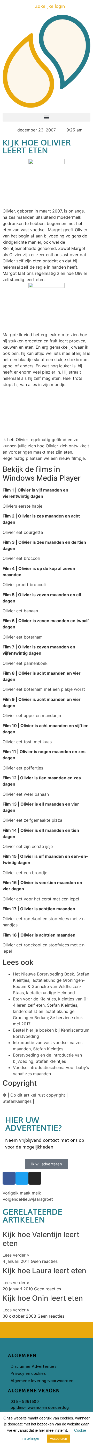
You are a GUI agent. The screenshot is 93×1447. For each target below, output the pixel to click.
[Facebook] (9, 1178)
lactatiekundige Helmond (50, 992)
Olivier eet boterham (23, 637)
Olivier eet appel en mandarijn (32, 715)
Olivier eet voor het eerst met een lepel (41, 898)
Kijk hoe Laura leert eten (44, 1270)
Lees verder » (16, 1255)
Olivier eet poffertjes (23, 768)
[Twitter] (22, 1178)
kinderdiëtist (25, 1011)
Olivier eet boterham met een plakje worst (44, 689)
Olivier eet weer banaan (26, 794)
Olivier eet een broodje (25, 872)
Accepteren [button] (58, 1439)
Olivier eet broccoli (21, 558)
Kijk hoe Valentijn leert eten (41, 1239)
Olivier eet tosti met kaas (27, 741)
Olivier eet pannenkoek (25, 663)
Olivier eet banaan (20, 610)
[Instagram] (34, 1178)
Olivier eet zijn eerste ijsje (28, 846)
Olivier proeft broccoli (24, 584)
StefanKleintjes (17, 1101)
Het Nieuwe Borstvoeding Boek (43, 974)
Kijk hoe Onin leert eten (43, 1297)
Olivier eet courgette (23, 532)
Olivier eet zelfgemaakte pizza (32, 820)
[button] (46, 117)
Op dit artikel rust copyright (37, 1095)
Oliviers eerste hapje (22, 506)
